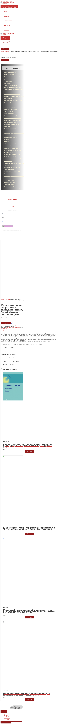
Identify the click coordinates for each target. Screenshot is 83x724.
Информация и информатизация (12, 120)
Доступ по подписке (12, 199)
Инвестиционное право (10, 115)
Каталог (6, 16)
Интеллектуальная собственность (12, 118)
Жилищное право (8, 107)
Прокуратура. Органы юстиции (11, 154)
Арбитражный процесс (9, 91)
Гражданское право (9, 105)
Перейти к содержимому (6, 1)
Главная (2, 299)
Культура (6, 131)
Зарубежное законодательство (11, 109)
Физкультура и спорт (9, 180)
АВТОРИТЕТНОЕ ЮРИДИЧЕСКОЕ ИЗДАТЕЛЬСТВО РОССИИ (9, 7)
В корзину (5, 323)
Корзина (6, 30)
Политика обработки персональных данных (12, 230)
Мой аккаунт (8, 21)
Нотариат (6, 139)
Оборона (6, 141)
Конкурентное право (9, 72)
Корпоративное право (9, 128)
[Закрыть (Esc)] (3, 721)
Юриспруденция (4, 328)
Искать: (2, 47)
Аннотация (5, 330)
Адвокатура (7, 83)
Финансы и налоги (8, 182)
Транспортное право (9, 169)
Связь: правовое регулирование (12, 158)
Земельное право (8, 113)
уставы (6, 79)
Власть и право (8, 98)
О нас (6, 11)
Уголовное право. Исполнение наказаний (14, 176)
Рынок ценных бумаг (9, 156)
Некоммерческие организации (11, 76)
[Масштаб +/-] (19, 721)
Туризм (6, 173)
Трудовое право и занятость (11, 171)
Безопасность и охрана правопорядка (13, 96)
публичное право (8, 74)
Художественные (8, 184)
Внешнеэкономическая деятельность (13, 100)
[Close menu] (4, 711)
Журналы (13, 206)
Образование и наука (9, 143)
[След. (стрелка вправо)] (8, 722)
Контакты (7, 25)
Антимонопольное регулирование (12, 89)
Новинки (8, 81)
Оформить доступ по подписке (10, 325)
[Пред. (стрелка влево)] (3, 722)
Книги (12, 195)
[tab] (30, 330)
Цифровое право (8, 186)
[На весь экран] (14, 721)
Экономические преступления (11, 189)
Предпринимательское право (11, 148)
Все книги (6, 102)
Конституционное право (10, 122)
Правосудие (7, 146)
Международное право (9, 137)
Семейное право (8, 161)
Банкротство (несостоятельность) (12, 94)
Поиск (4, 48)
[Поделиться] (8, 721)
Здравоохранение (8, 111)
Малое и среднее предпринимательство (14, 133)
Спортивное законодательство (11, 167)
